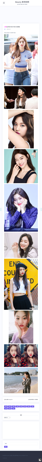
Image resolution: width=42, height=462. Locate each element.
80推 (13, 406)
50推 (25, 406)
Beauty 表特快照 (22, 2)
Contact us (5, 458)
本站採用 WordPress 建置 (7, 455)
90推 (9, 406)
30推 (32, 406)
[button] (39, 459)
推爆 (6, 406)
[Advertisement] (21, 14)
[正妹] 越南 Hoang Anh (8, 399)
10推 (9, 408)
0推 (13, 408)
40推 (28, 406)
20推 (6, 408)
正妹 (5, 29)
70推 (17, 406)
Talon (27, 455)
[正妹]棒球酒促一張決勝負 (33, 399)
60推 (21, 406)
